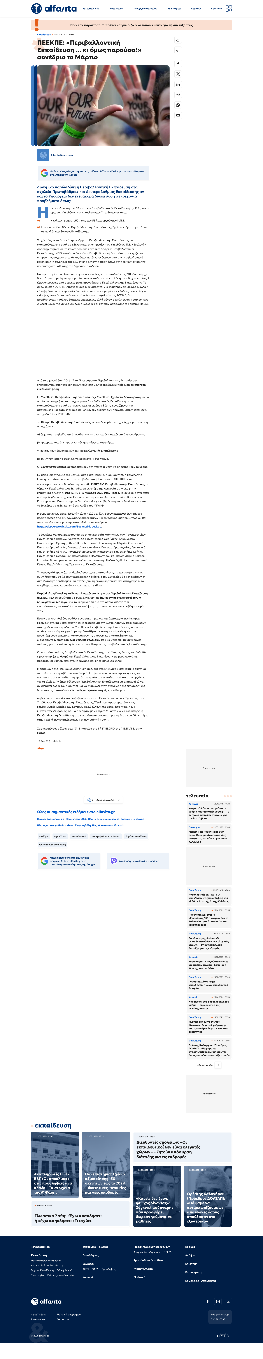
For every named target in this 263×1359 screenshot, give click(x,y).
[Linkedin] (178, 84)
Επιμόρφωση (193, 1272)
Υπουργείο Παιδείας (144, 8)
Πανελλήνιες (174, 8)
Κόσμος (190, 1246)
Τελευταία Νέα (91, 8)
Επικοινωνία (38, 1319)
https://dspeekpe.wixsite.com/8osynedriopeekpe (69, 526)
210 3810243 (218, 1319)
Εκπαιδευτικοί (79, 836)
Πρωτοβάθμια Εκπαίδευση (46, 1260)
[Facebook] (178, 63)
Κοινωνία (216, 8)
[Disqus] (105, 918)
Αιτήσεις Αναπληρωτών (147, 1252)
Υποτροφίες (37, 1275)
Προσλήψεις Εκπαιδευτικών (152, 1246)
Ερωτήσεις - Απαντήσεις (200, 1281)
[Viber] (178, 94)
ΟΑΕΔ (95, 1269)
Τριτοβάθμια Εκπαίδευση (150, 1260)
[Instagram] (217, 1301)
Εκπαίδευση (116, 8)
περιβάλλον (60, 836)
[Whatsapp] (178, 105)
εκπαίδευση (53, 1125)
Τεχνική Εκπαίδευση (42, 1270)
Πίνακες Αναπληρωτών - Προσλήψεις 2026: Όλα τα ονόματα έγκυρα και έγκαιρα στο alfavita (90, 818)
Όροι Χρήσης (38, 1314)
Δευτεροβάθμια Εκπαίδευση (106, 836)
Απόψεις (190, 1255)
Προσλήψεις (109, 1269)
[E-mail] (178, 115)
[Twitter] (178, 74)
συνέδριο (44, 836)
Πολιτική (139, 1277)
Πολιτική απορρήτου (69, 1314)
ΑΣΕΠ (85, 1269)
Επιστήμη (191, 1264)
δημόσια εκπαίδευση (136, 836)
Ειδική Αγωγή (64, 1270)
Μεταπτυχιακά (143, 1268)
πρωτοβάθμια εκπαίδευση (52, 844)
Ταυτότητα (63, 1319)
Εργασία (196, 8)
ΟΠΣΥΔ (167, 1252)
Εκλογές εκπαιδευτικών (60, 1275)
